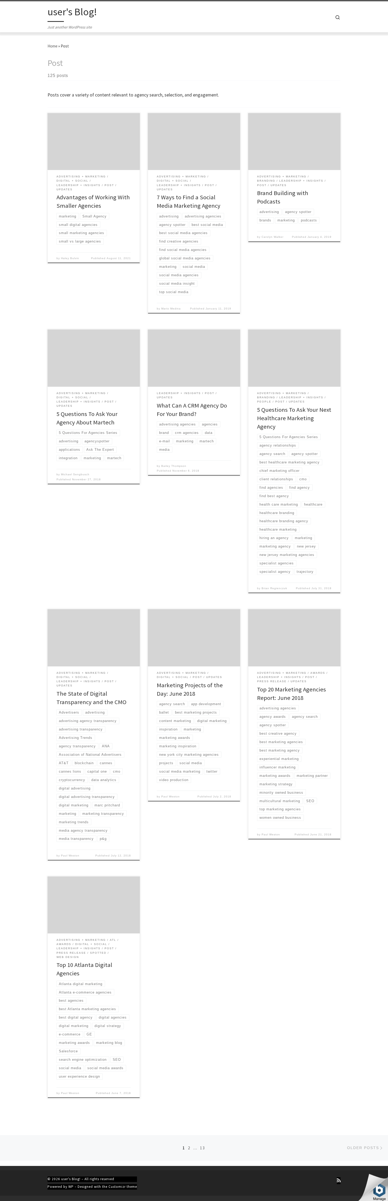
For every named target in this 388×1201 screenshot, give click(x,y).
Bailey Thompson (173, 465)
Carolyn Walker (272, 236)
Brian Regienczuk (274, 588)
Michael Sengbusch (75, 474)
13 (202, 1147)
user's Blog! (71, 1179)
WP (71, 1186)
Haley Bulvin (70, 258)
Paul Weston (70, 855)
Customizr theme (122, 1186)
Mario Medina (171, 308)
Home (53, 46)
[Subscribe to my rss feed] (338, 1180)
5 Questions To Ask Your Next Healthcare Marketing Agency (294, 418)
